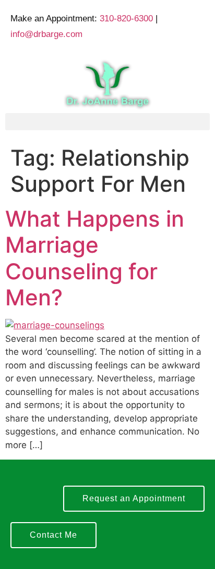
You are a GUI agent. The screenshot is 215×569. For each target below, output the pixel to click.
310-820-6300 (126, 18)
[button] (107, 121)
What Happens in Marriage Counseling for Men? (94, 258)
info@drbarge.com (46, 34)
